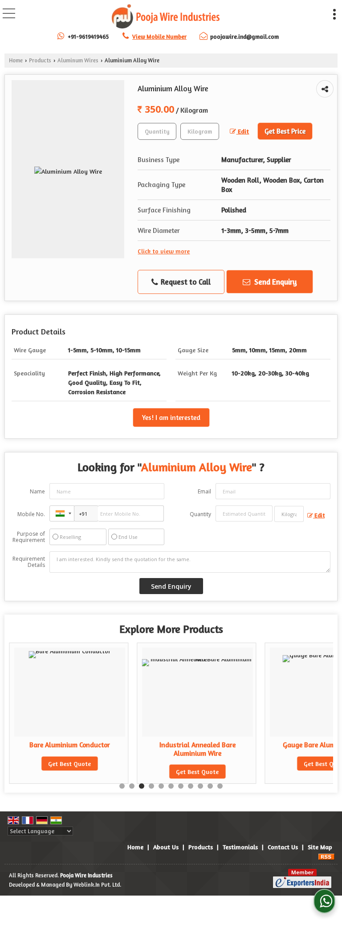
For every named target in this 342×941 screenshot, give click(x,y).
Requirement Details (28, 562)
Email (204, 491)
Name (37, 491)
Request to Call (185, 281)
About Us (166, 847)
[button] (159, 36)
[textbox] (199, 131)
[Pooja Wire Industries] (165, 17)
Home (16, 60)
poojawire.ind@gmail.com (244, 36)
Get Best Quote (69, 763)
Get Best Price (285, 131)
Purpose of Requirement (28, 537)
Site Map (320, 847)
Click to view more (164, 251)
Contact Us (283, 847)
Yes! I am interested (171, 417)
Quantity (200, 514)
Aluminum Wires (77, 60)
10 (210, 786)
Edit (242, 131)
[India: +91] (61, 513)
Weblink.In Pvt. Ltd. (97, 884)
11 (220, 786)
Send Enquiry (274, 281)
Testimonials (240, 847)
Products (40, 60)
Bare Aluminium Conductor (69, 745)
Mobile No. (31, 514)
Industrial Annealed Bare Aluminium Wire (197, 749)
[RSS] (326, 856)
